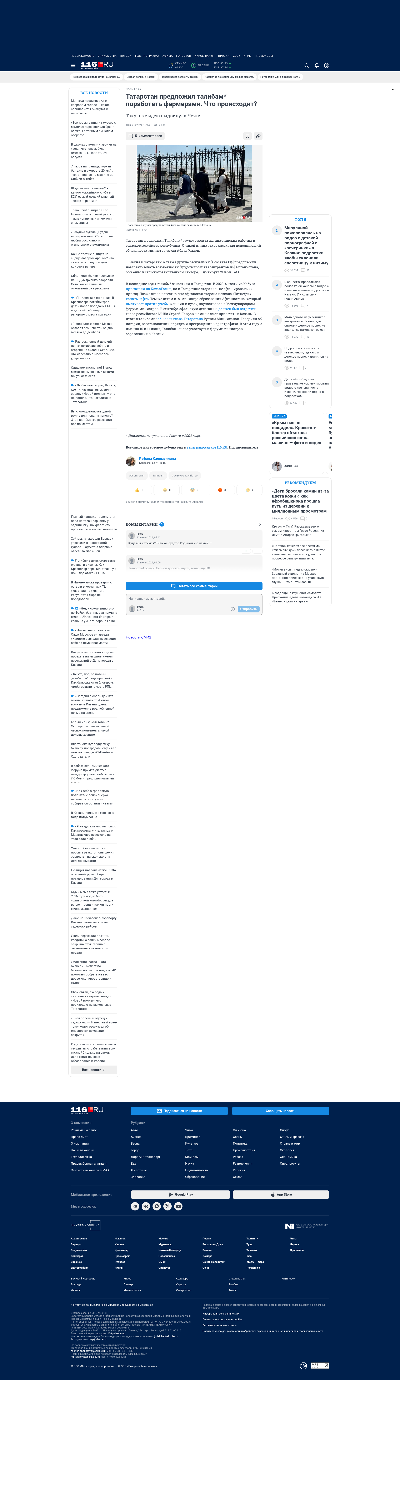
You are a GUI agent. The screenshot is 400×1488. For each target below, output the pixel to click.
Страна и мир (290, 1143)
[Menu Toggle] (73, 65)
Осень (237, 1137)
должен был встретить (237, 309)
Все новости (94, 92)
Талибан (158, 475)
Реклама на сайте (84, 1130)
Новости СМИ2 (138, 637)
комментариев (148, 136)
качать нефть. (137, 299)
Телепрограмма (147, 55)
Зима (189, 1130)
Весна (135, 1143)
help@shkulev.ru (98, 1339)
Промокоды (264, 55)
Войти (140, 610)
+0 (245, 551)
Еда (133, 1163)
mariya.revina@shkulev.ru (85, 1356)
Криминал (192, 1137)
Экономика (288, 1157)
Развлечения (242, 1163)
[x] (167, 1206)
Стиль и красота (292, 1137)
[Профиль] (327, 65)
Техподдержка (81, 1157)
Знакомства (107, 55)
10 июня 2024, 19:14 (138, 125)
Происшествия (244, 1150)
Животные (139, 1170)
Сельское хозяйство (185, 475)
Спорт (284, 1130)
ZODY (236, 55)
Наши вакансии (82, 1150)
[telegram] (135, 1206)
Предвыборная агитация (89, 1163)
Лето (188, 1150)
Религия (239, 1170)
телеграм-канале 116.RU (207, 447)
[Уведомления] (317, 65)
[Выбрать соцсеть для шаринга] (258, 136)
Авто (134, 1130)
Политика (240, 1143)
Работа (238, 1157)
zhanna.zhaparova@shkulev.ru (88, 1351)
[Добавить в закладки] (247, 136)
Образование (195, 1177)
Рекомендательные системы (219, 1325)
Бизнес (136, 1137)
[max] (156, 1206)
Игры (247, 55)
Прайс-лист (79, 1137)
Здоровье (138, 1177)
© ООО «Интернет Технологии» (137, 1366)
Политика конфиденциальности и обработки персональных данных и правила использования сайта (262, 1331)
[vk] (146, 1206)
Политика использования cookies (222, 1319)
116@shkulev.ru (116, 1333)
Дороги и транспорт (145, 1157)
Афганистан (136, 475)
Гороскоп (183, 55)
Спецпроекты (290, 1163)
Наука (189, 1163)
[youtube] (178, 1206)
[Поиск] (307, 65)
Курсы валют (205, 55)
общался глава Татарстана (180, 319)
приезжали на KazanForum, (149, 289)
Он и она (239, 1130)
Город (135, 1150)
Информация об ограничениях (220, 1313)
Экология (287, 1150)
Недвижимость (83, 55)
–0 (257, 551)
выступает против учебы (147, 304)
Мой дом (192, 1157)
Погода (125, 55)
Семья (237, 1177)
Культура (191, 1143)
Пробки (224, 55)
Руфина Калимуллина (157, 458)
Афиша (167, 55)
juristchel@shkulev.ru (166, 1336)
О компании (80, 1143)
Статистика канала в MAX (90, 1170)
